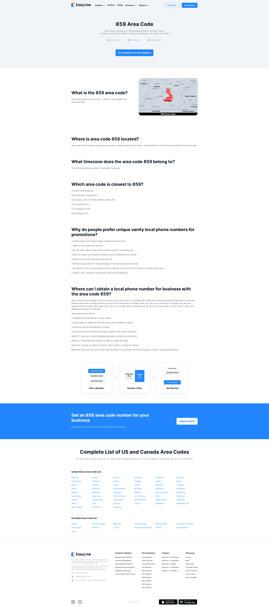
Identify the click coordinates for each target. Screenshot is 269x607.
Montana (95, 492)
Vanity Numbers (147, 560)
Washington (160, 503)
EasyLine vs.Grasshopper (170, 557)
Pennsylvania (97, 500)
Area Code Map (191, 577)
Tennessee (181, 500)
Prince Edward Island (142, 527)
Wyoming (117, 507)
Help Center (190, 564)
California (159, 477)
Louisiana (180, 485)
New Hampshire (162, 492)
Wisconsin (96, 507)
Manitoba (117, 524)
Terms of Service (191, 571)
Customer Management (123, 560)
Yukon (73, 531)
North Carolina (119, 496)
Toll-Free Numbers (148, 564)
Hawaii (158, 481)
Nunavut (95, 527)
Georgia (137, 481)
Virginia (137, 503)
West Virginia (76, 507)
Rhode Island (118, 500)
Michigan (138, 488)
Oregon (74, 500)
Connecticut (76, 481)
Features (111, 5)
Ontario (116, 527)
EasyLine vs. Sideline (169, 564)
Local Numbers (147, 557)
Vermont (116, 503)
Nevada (137, 492)
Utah (94, 503)
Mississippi (181, 488)
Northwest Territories (185, 524)
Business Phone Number (123, 557)
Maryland (96, 488)
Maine (73, 488)
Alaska (95, 477)
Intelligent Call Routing (123, 571)
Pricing (120, 5)
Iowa (115, 485)
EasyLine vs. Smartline (169, 571)
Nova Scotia (76, 527)
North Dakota (139, 496)
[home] (81, 5)
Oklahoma (181, 496)
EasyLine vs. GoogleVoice (170, 560)
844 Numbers (147, 584)
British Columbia (98, 524)
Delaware (96, 481)
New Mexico (76, 496)
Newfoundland (161, 524)
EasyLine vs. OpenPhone (170, 567)
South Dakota (161, 500)
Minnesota (160, 488)
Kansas (137, 485)
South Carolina (140, 500)
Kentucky (159, 485)
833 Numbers (147, 587)
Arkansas (138, 477)
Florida (116, 481)
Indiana (95, 485)
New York (96, 496)
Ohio (157, 496)
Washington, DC (183, 503)
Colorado (180, 477)
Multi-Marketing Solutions (124, 564)
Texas (73, 503)
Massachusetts (119, 488)
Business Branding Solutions (124, 567)
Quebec (159, 527)
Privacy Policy (190, 574)
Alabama (74, 477)
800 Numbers (147, 567)
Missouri (74, 492)
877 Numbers (147, 574)
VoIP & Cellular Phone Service (125, 574)
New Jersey (181, 492)
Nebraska (117, 492)
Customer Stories (192, 567)
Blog (187, 560)
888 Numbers (147, 571)
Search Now (187, 421)
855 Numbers (147, 581)
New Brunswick (140, 524)
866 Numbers (147, 577)
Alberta (74, 524)
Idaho (179, 481)
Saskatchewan (182, 527)
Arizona (116, 477)
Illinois (73, 485)
